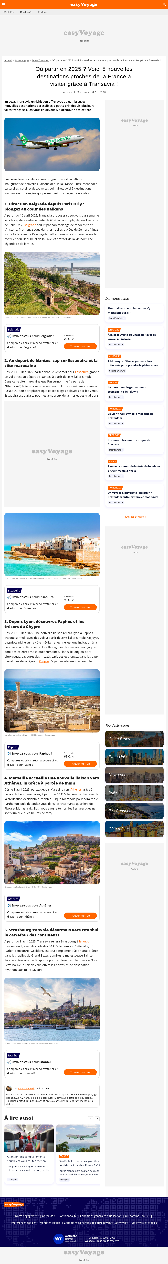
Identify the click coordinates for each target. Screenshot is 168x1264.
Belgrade (30, 225)
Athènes (76, 789)
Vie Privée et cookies (144, 1223)
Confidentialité (68, 1216)
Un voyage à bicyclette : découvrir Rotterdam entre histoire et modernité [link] (133, 495)
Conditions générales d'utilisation (101, 1216)
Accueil (8, 60)
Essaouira (82, 372)
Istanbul (84, 941)
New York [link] (117, 775)
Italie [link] (113, 793)
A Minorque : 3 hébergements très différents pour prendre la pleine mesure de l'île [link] (134, 365)
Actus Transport (40, 60)
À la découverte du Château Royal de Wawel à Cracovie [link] (132, 337)
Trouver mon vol (80, 346)
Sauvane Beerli (26, 1088)
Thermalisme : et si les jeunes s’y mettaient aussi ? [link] (129, 310)
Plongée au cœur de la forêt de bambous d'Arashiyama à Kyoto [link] (134, 468)
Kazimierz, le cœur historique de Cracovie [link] (129, 442)
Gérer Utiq (48, 1216)
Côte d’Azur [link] (119, 829)
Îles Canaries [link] (120, 811)
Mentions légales (50, 1223)
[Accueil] (83, 4)
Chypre (44, 661)
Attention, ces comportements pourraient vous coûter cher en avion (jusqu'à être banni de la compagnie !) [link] (26, 1163)
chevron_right (97, 1119)
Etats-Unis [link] (118, 757)
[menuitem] (9, 12)
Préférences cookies (23, 1223)
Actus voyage (22, 60)
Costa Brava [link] (119, 739)
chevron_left (91, 1119)
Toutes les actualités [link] (134, 516)
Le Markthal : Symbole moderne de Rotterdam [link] (130, 416)
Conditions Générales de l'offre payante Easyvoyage (96, 1223)
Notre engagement (27, 1216)
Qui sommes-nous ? (137, 1216)
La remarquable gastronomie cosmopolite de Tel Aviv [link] (127, 389)
